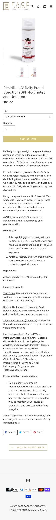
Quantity (7, 123)
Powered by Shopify (37, 510)
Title (5, 111)
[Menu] (51, 6)
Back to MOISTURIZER (30, 447)
